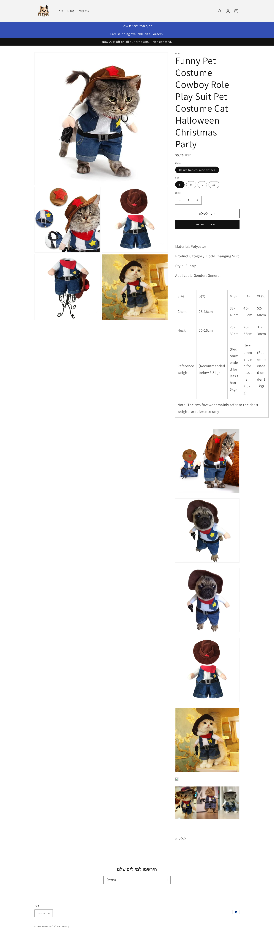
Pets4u (45, 926)
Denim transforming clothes (197, 170)
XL (213, 184)
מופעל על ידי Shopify (59, 926)
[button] (220, 11)
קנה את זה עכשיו (207, 224)
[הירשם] (166, 880)
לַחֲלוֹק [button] (182, 838)
